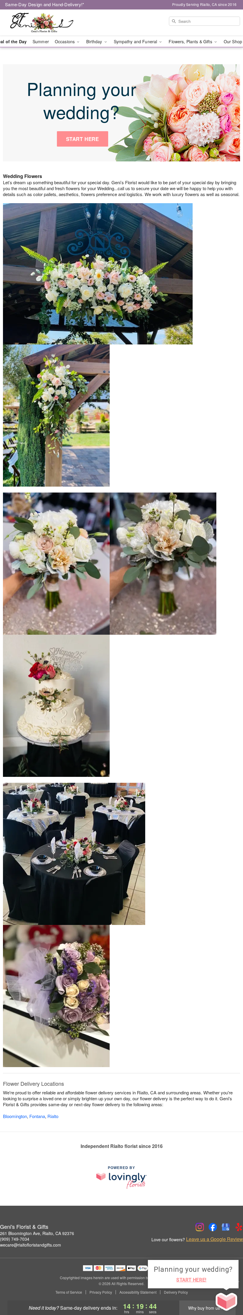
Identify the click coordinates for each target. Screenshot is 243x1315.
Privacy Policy (100, 1292)
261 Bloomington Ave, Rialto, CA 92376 (37, 1233)
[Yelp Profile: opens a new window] (239, 1227)
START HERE (82, 138)
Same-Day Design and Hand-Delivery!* (44, 4)
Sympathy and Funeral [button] (136, 41)
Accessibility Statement (137, 1292)
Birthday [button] (94, 41)
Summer (41, 41)
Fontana (37, 1116)
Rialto (52, 1116)
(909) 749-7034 (14, 1239)
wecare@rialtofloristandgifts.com (30, 1245)
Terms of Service (68, 1292)
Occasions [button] (65, 41)
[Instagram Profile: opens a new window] (200, 1227)
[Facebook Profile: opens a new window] (213, 1227)
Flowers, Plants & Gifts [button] (191, 41)
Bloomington (15, 1116)
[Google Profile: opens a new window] (226, 1227)
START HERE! (191, 1280)
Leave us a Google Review (214, 1239)
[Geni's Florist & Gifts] (41, 22)
